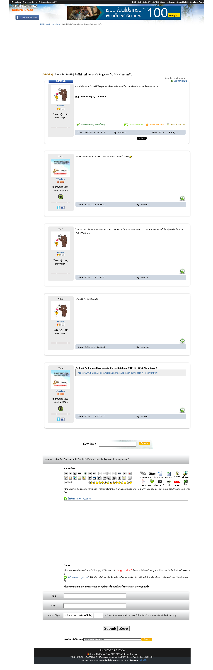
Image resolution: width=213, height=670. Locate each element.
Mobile (48, 24)
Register (17, 2)
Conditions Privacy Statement (91, 660)
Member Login (31, 2)
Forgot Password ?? (49, 2)
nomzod (60, 106)
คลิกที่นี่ (143, 660)
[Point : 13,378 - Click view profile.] (61, 182)
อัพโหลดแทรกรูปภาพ (77, 577)
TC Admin (60, 179)
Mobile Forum (56, 24)
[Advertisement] (116, 49)
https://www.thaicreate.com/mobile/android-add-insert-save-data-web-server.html (117, 373)
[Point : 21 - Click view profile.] (61, 108)
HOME (42, 24)
